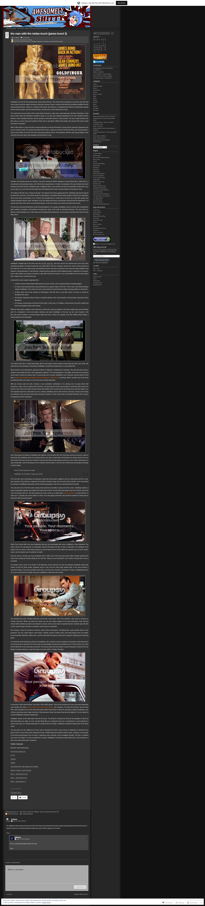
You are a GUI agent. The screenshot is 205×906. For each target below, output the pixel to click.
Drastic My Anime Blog (99, 216)
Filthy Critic (96, 169)
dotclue (95, 161)
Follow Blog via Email (99, 247)
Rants (94, 104)
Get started (121, 3)
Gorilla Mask (96, 179)
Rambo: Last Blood (98, 72)
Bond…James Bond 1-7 (18, 781)
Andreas (14, 819)
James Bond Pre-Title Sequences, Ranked (24, 766)
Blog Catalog (96, 155)
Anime (95, 84)
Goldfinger (34, 41)
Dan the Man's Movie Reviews (101, 157)
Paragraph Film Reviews (99, 187)
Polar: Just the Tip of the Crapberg (102, 76)
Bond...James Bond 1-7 (99, 138)
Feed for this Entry (13, 813)
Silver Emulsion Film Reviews (101, 194)
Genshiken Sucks (98, 124)
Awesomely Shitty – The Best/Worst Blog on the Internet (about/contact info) (27, 28)
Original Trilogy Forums (99, 185)
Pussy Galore (59, 41)
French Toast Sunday (99, 177)
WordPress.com (97, 284)
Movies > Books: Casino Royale (21, 770)
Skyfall (13, 763)
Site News (96, 108)
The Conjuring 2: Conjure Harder (102, 74)
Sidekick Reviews (97, 192)
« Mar (94, 52)
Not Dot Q (96, 226)
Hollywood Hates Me (98, 181)
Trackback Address (27, 813)
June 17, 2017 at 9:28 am (23, 839)
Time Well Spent (97, 200)
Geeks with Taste (97, 220)
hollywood (39, 41)
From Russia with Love (25, 41)
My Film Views (97, 183)
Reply (8, 833)
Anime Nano (96, 210)
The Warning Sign (98, 198)
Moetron (95, 222)
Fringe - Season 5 (98, 126)
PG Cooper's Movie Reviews (101, 189)
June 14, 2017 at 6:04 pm (19, 821)
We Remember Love (98, 234)
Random (95, 102)
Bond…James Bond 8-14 (19, 778)
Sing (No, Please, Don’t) (80, 894)
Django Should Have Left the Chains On (104, 116)
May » (99, 52)
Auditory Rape (97, 212)
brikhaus (17, 37)
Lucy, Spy (9, 894)
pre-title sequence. (47, 263)
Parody (95, 100)
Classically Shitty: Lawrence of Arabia (103, 122)
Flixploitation (96, 171)
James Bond (23, 40)
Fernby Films (96, 165)
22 (103, 47)
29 (103, 50)
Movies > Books (97, 94)
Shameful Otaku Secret (99, 228)
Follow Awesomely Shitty (101, 260)
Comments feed (97, 282)
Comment (80, 887)
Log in (95, 278)
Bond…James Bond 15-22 (19, 774)
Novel (94, 98)
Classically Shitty (97, 86)
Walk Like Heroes (98, 202)
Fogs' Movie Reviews (99, 173)
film (18, 41)
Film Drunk (96, 167)
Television (95, 110)
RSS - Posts (96, 268)
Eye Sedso (96, 218)
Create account (97, 276)
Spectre (13, 759)
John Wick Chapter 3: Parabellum (102, 78)
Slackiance (96, 230)
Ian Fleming (46, 41)
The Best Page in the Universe (101, 196)
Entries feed (96, 280)
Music (94, 96)
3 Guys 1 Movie (97, 153)
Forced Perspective (98, 175)
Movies (30, 40)
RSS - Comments (97, 270)
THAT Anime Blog (98, 232)
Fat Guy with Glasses (99, 163)
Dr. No (13, 755)
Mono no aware (97, 224)
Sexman (95, 106)
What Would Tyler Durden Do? (101, 204)
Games (95, 88)
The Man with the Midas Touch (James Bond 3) (39, 33)
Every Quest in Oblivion (99, 136)
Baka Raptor (96, 214)
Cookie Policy (46, 902)
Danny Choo (96, 159)
